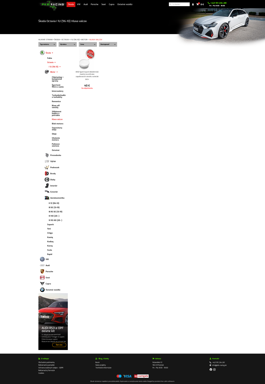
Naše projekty (100, 365)
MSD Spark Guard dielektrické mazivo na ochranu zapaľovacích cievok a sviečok (87, 74)
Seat (103, 4)
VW (78, 4)
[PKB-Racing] (52, 5)
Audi (86, 4)
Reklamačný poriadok (46, 365)
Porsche (94, 4)
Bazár (97, 362)
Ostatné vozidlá (124, 4)
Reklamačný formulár (46, 370)
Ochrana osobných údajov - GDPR (50, 368)
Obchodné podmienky (46, 362)
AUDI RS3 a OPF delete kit (53, 329)
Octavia (65, 39)
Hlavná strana (46, 39)
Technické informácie (103, 368)
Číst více (59, 345)
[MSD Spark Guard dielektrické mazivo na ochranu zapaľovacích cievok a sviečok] (87, 59)
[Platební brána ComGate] (124, 377)
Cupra (111, 4)
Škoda (71, 4)
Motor (85, 39)
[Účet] (193, 4)
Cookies (41, 373)
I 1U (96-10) (75, 39)
